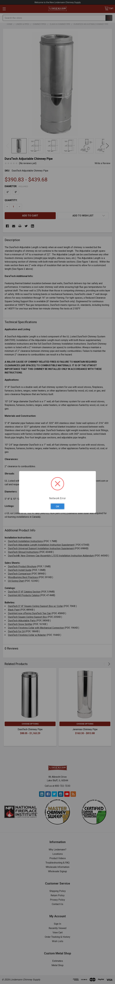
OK (57, 506)
